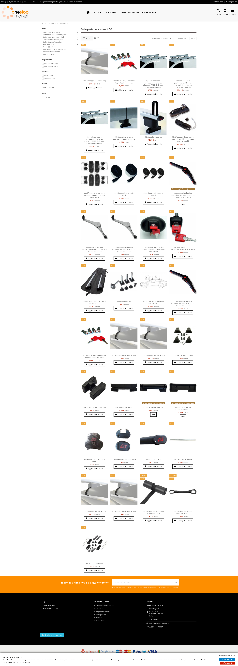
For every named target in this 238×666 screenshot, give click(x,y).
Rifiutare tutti (227, 663)
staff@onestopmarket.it (159, 623)
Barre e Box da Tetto (51, 608)
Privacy (99, 618)
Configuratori (101, 615)
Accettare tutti (227, 660)
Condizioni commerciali (105, 605)
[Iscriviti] (176, 582)
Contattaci (100, 621)
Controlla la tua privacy (52, 635)
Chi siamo (100, 608)
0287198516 (153, 620)
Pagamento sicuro (103, 612)
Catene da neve (49, 605)
